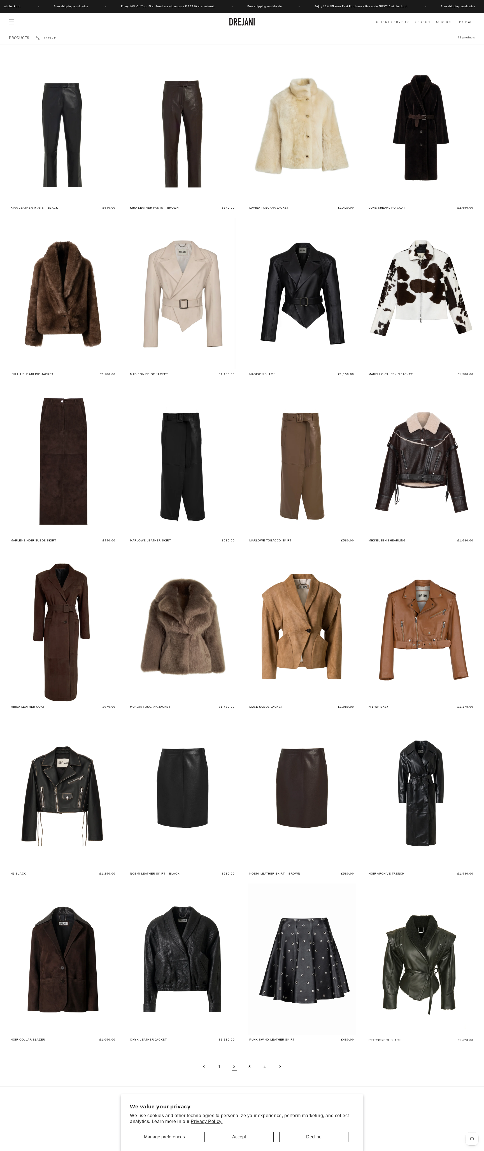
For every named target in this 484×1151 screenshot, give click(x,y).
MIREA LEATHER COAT (28, 707)
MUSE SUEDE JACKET (266, 707)
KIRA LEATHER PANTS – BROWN (154, 207)
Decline (314, 1136)
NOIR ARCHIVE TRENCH (386, 873)
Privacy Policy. (206, 1121)
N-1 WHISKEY (379, 707)
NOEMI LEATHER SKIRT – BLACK (155, 873)
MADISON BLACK (262, 374)
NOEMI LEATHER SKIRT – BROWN (274, 873)
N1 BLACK (18, 873)
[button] (12, 22)
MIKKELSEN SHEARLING (387, 540)
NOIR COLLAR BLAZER (28, 1039)
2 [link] (234, 1066)
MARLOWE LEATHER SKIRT (150, 540)
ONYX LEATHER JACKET (148, 1039)
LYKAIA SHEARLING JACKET (32, 374)
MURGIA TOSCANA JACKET (150, 707)
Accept (239, 1136)
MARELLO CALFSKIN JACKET (391, 374)
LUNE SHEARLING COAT (387, 207)
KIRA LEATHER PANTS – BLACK (34, 207)
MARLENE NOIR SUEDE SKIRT (33, 540)
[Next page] (280, 1066)
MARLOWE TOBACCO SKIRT (270, 540)
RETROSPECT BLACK (385, 1040)
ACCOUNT (444, 21)
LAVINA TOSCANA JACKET (269, 207)
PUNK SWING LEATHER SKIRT (271, 1039)
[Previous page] (204, 1066)
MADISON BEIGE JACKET (149, 374)
